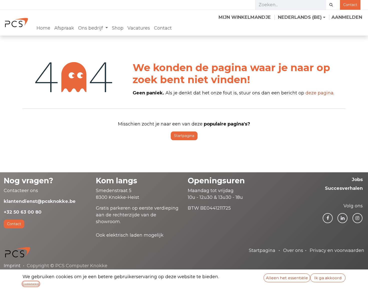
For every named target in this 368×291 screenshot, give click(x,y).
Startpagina (184, 135)
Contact (350, 5)
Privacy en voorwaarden (337, 250)
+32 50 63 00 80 (23, 212)
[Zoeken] (331, 5)
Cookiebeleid (31, 283)
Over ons (293, 250)
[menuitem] (43, 28)
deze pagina (319, 93)
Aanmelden (346, 17)
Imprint (12, 265)
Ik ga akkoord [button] (328, 277)
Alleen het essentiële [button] (287, 277)
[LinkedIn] (342, 218)
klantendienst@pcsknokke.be (40, 201)
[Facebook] (328, 218)
